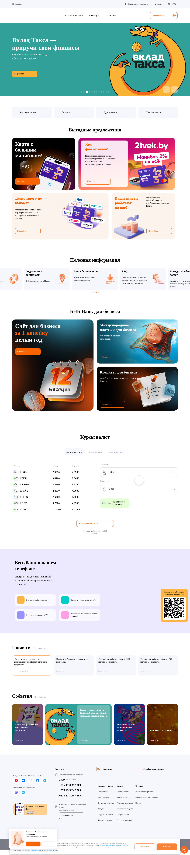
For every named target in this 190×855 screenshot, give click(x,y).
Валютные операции (125, 803)
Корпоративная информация (146, 797)
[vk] (23, 780)
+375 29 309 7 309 (70, 790)
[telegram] (45, 780)
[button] (166, 89)
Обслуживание (103, 792)
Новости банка (153, 112)
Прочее (138, 803)
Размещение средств (125, 809)
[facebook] (38, 780)
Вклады (100, 809)
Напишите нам (67, 816)
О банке (139, 786)
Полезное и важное (124, 820)
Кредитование (103, 797)
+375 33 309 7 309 (70, 795)
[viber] (16, 792)
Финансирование (123, 797)
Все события (40, 697)
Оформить (21, 181)
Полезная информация (144, 792)
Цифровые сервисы (105, 815)
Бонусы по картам (105, 820)
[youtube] (16, 780)
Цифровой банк (159, 15)
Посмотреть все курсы (88, 523)
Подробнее (19, 65)
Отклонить (145, 847)
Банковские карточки (106, 803)
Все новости (39, 648)
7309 (62, 779)
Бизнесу (66, 112)
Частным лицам (28, 112)
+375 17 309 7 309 (70, 784)
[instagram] (30, 780)
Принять (167, 847)
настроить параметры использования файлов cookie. (41, 850)
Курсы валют (110, 112)
